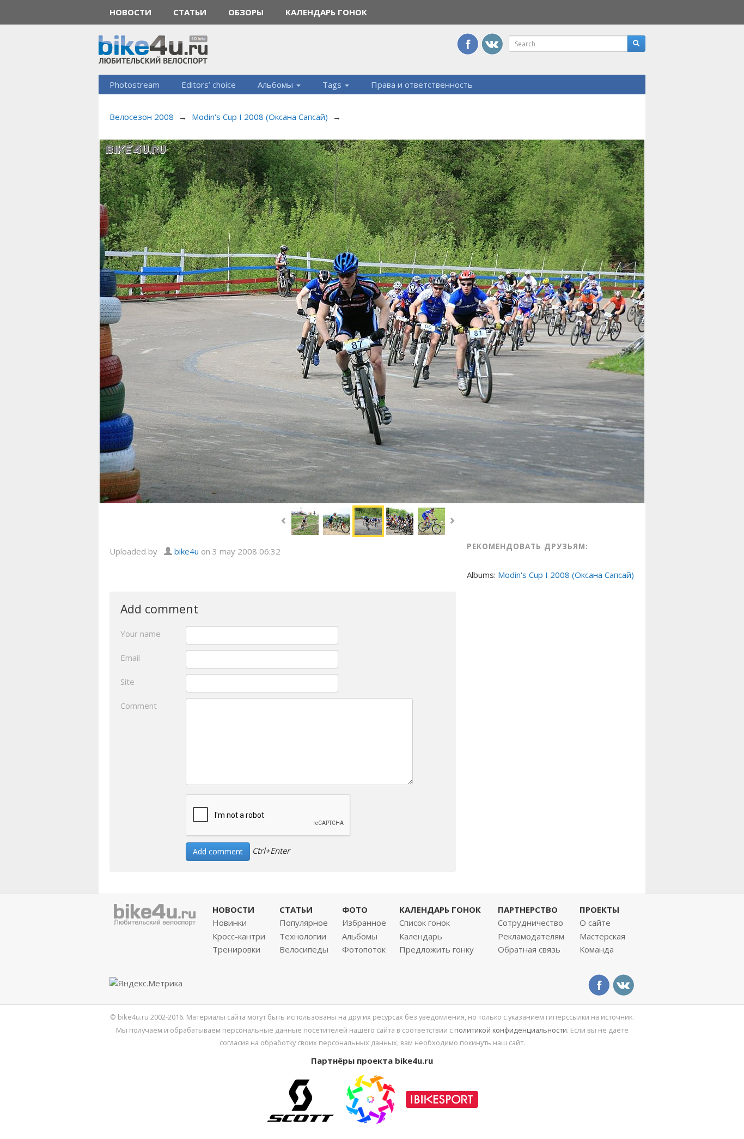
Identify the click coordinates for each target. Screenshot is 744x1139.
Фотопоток (364, 949)
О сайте (595, 922)
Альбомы (276, 84)
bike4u (186, 551)
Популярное (303, 922)
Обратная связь (529, 949)
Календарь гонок (326, 12)
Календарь (420, 936)
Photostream (134, 84)
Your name (140, 633)
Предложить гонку (436, 949)
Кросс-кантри (238, 936)
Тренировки (236, 949)
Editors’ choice (208, 84)
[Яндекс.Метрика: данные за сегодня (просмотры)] (145, 983)
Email (130, 657)
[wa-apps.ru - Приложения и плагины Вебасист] (370, 1098)
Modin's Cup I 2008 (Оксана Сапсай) (260, 116)
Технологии (302, 936)
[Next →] (372, 320)
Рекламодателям (531, 936)
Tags (333, 84)
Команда (597, 949)
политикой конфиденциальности (510, 1030)
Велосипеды (303, 949)
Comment (138, 705)
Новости (130, 12)
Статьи (189, 12)
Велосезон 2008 (141, 116)
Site (127, 681)
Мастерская (602, 936)
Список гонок (424, 922)
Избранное (364, 922)
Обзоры (246, 12)
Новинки (229, 922)
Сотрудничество (530, 922)
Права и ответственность (422, 84)
